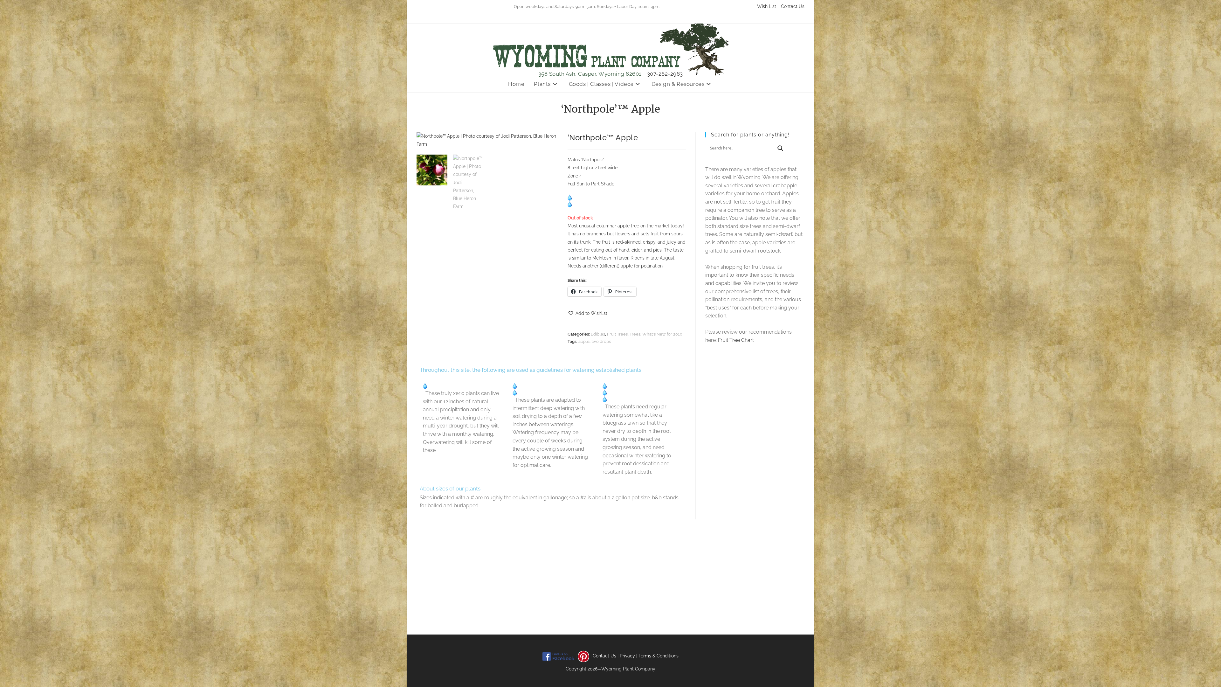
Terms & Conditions (658, 655)
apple (584, 341)
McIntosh (601, 257)
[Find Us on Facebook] (558, 655)
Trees (635, 334)
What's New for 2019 (662, 334)
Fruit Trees (617, 334)
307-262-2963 (665, 74)
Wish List (766, 6)
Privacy (627, 655)
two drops (601, 341)
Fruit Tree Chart (736, 340)
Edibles (598, 334)
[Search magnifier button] (780, 148)
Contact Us (792, 6)
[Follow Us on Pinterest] (583, 655)
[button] (587, 313)
